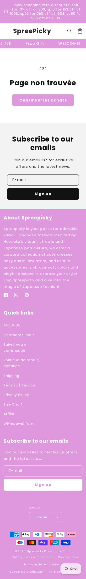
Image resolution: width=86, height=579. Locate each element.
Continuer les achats (43, 100)
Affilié (9, 413)
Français (41, 517)
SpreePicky (35, 551)
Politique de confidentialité (32, 557)
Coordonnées (68, 557)
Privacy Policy (16, 394)
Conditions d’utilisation (27, 572)
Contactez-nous (19, 335)
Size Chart (13, 404)
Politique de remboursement (45, 564)
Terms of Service (19, 385)
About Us (12, 325)
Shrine (66, 551)
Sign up (43, 194)
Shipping (11, 375)
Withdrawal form (19, 423)
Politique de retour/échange (22, 363)
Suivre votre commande (15, 347)
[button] (6, 31)
